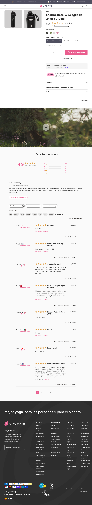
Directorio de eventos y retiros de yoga (55, 433)
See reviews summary (61, 26)
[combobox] (33, 206)
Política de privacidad (72, 489)
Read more (47, 379)
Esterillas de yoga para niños (70, 460)
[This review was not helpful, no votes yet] (74, 237)
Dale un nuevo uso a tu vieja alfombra (40, 466)
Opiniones (54, 455)
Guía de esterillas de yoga (85, 455)
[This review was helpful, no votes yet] (70, 237)
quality (16, 214)
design (35, 214)
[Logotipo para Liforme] (46, 6)
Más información (60, 76)
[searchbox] (15, 205)
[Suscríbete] (22, 447)
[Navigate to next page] (59, 392)
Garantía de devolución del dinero (85, 436)
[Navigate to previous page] (33, 392)
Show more (59, 214)
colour (28, 214)
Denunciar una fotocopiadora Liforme (40, 457)
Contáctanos (85, 460)
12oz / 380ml (54, 45)
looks (22, 214)
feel (40, 214)
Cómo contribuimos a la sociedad (40, 441)
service (51, 214)
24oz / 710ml (54, 41)
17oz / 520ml (71, 41)
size (10, 214)
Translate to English (42, 231)
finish (45, 214)
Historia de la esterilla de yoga (40, 449)
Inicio (47, 11)
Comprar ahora (67, 59)
